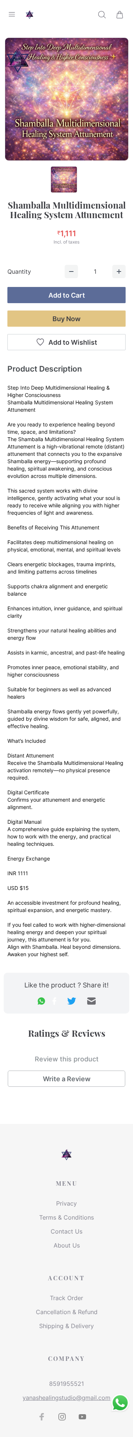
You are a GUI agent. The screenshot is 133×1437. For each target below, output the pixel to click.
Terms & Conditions (66, 1217)
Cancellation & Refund (67, 1312)
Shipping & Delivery (66, 1326)
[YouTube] (82, 1416)
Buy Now (66, 319)
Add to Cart (66, 295)
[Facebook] (41, 1416)
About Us (67, 1245)
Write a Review (67, 1078)
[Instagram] (62, 1416)
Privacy (66, 1203)
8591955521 (66, 1383)
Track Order (66, 1298)
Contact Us (66, 1231)
